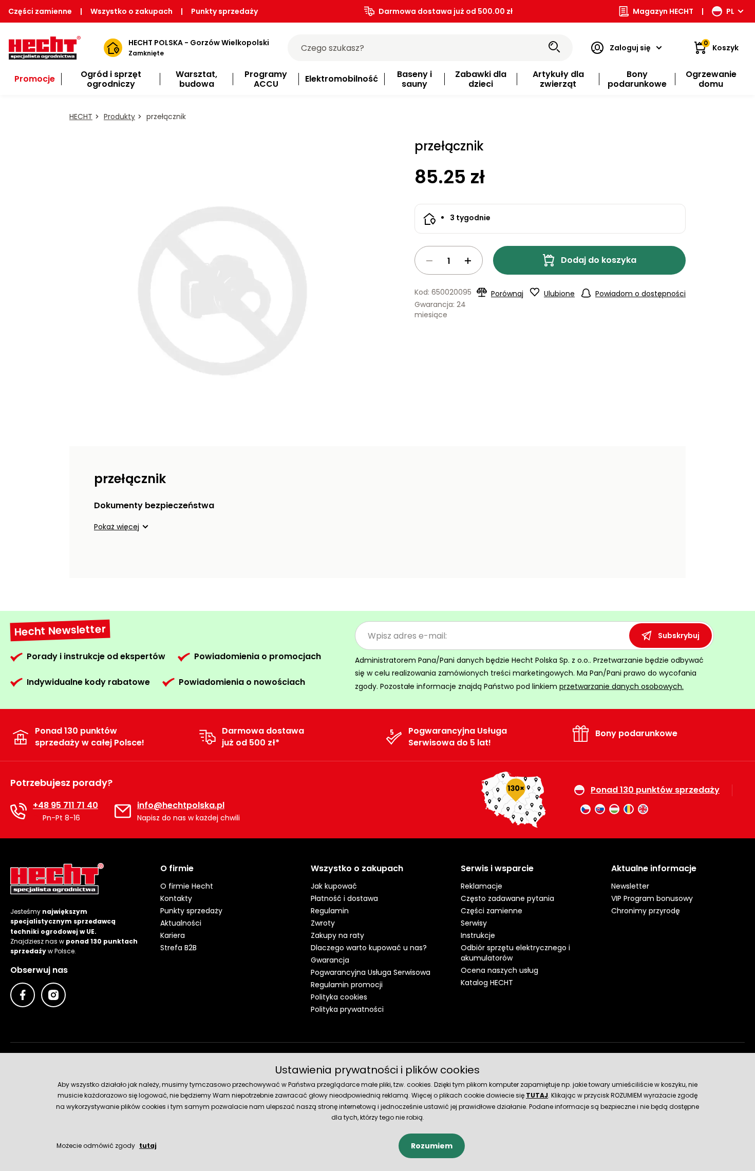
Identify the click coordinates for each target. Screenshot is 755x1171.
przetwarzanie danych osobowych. (621, 686)
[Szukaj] (554, 48)
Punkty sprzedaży (224, 11)
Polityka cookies (339, 997)
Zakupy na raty (337, 935)
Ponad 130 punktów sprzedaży (655, 790)
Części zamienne (40, 11)
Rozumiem (431, 1146)
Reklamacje (481, 886)
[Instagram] (53, 995)
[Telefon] (18, 811)
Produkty (119, 116)
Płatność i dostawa (344, 898)
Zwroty (323, 923)
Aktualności (180, 923)
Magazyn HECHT (663, 11)
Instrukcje (478, 935)
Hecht (80, 116)
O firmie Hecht (186, 886)
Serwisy (474, 923)
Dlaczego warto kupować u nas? (369, 948)
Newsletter (630, 886)
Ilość (449, 260)
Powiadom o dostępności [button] (640, 294)
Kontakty (176, 898)
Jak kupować (334, 886)
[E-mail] (123, 811)
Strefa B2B (178, 948)
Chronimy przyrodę (645, 911)
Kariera (172, 935)
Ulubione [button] (559, 294)
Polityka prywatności (347, 1009)
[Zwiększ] (468, 261)
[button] (123, 527)
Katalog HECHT (487, 982)
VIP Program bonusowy (652, 898)
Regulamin (330, 911)
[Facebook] (22, 995)
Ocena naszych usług (499, 970)
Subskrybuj (679, 635)
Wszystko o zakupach (131, 11)
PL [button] (730, 11)
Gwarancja (330, 960)
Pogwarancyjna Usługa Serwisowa (370, 972)
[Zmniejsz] (429, 261)
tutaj (148, 1145)
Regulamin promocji (347, 985)
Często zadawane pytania (507, 898)
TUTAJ (537, 1095)
